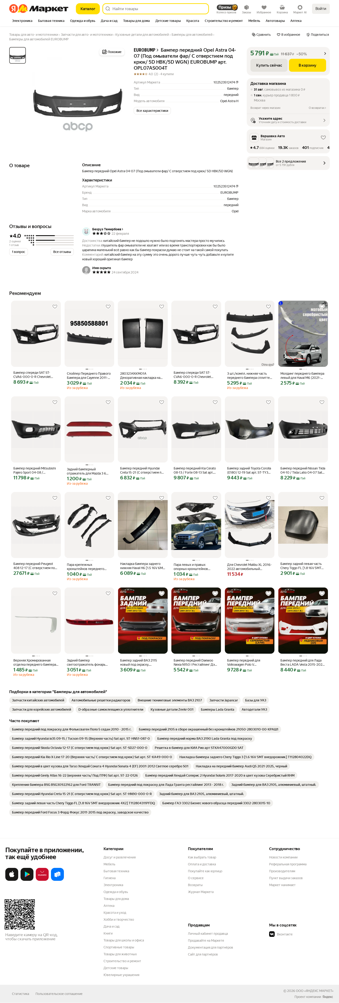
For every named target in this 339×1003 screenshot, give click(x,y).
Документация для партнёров (210, 947)
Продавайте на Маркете (206, 940)
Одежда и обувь (116, 892)
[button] (152, 110)
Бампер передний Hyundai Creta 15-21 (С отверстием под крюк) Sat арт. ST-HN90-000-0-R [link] (142, 470)
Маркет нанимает (282, 885)
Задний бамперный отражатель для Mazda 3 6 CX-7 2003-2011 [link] (86, 471)
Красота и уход (115, 912)
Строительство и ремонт (122, 961)
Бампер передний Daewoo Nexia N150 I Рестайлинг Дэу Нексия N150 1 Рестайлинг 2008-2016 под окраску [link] (195, 663)
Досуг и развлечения (120, 857)
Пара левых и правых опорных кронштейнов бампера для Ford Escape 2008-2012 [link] (192, 567)
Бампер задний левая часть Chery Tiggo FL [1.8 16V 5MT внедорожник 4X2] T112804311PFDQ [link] (301, 566)
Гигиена (110, 878)
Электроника (113, 885)
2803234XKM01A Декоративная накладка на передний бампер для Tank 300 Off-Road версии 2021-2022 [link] (140, 376)
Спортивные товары (119, 947)
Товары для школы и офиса (124, 940)
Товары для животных (120, 954)
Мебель (109, 864)
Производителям (282, 871)
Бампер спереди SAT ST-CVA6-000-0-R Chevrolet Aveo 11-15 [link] (32, 375)
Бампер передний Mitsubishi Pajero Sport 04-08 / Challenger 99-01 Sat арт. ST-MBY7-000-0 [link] (34, 470)
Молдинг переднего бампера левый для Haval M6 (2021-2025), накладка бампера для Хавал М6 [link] (302, 376)
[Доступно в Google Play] (27, 879)
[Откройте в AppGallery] (42, 879)
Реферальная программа (287, 864)
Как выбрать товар (202, 857)
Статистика (20, 994)
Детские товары (116, 968)
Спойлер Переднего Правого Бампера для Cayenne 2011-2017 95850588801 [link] (89, 376)
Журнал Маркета (201, 892)
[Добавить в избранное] (55, 306)
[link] (38, 700)
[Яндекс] (327, 997)
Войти (320, 8)
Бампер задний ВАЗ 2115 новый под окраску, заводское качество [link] (138, 663)
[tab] (22, 21)
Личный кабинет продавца (208, 933)
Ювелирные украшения (121, 975)
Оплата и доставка (202, 864)
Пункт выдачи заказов (286, 878)
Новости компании (283, 857)
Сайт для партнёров (203, 954)
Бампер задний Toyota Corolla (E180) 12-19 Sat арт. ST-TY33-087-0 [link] (249, 470)
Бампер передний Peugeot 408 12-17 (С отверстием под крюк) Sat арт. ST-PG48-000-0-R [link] (35, 566)
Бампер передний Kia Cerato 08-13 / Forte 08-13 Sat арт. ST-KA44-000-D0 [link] (195, 470)
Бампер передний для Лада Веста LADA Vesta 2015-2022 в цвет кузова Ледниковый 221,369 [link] (302, 663)
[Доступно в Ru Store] (57, 879)
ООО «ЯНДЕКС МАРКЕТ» (314, 991)
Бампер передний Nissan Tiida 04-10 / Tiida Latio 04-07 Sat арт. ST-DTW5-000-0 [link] (302, 470)
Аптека (109, 906)
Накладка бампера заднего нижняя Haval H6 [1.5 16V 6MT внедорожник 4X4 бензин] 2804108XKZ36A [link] (142, 566)
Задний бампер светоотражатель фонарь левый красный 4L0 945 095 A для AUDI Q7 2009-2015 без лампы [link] (88, 663)
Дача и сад (111, 926)
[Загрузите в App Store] (11, 879)
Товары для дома (116, 899)
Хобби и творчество (119, 919)
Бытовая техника (116, 871)
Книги (108, 933)
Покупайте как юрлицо (205, 871)
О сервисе (196, 878)
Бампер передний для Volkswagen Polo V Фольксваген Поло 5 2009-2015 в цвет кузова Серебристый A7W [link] (247, 663)
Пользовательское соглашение (59, 994)
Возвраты (195, 885)
